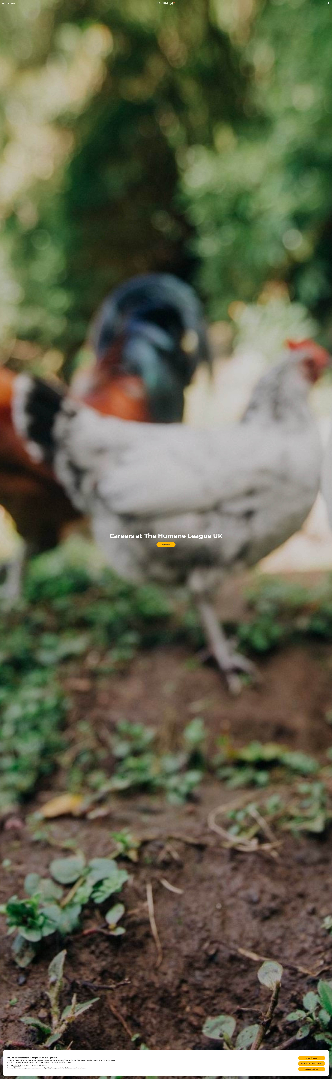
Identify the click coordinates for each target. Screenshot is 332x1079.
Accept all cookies (311, 1058)
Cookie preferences (311, 1069)
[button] (328, 3)
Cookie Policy (16, 1065)
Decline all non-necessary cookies (312, 1063)
